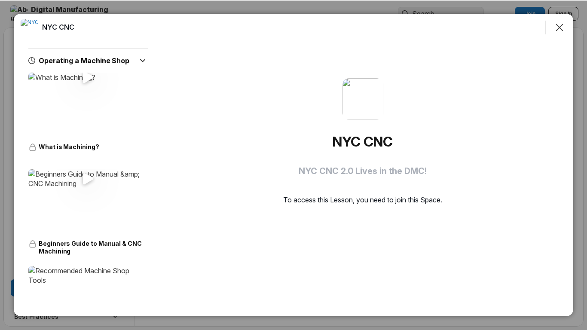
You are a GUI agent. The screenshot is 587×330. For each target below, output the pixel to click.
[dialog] (293, 165)
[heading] (58, 27)
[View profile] (29, 27)
